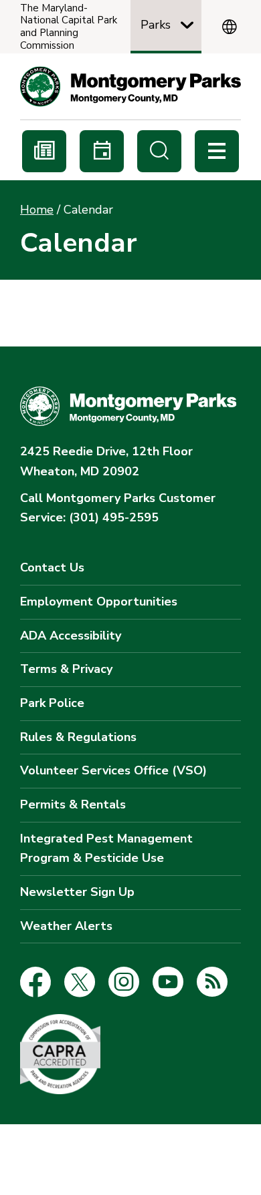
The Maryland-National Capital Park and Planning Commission (68, 27)
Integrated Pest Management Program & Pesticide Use (106, 848)
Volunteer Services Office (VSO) (113, 770)
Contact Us (52, 567)
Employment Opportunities (98, 601)
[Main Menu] (217, 151)
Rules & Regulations (78, 737)
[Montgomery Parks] (130, 86)
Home (37, 210)
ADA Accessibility (70, 636)
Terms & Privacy (66, 669)
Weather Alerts (66, 926)
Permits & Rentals (73, 804)
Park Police (52, 703)
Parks (156, 25)
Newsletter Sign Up (77, 892)
